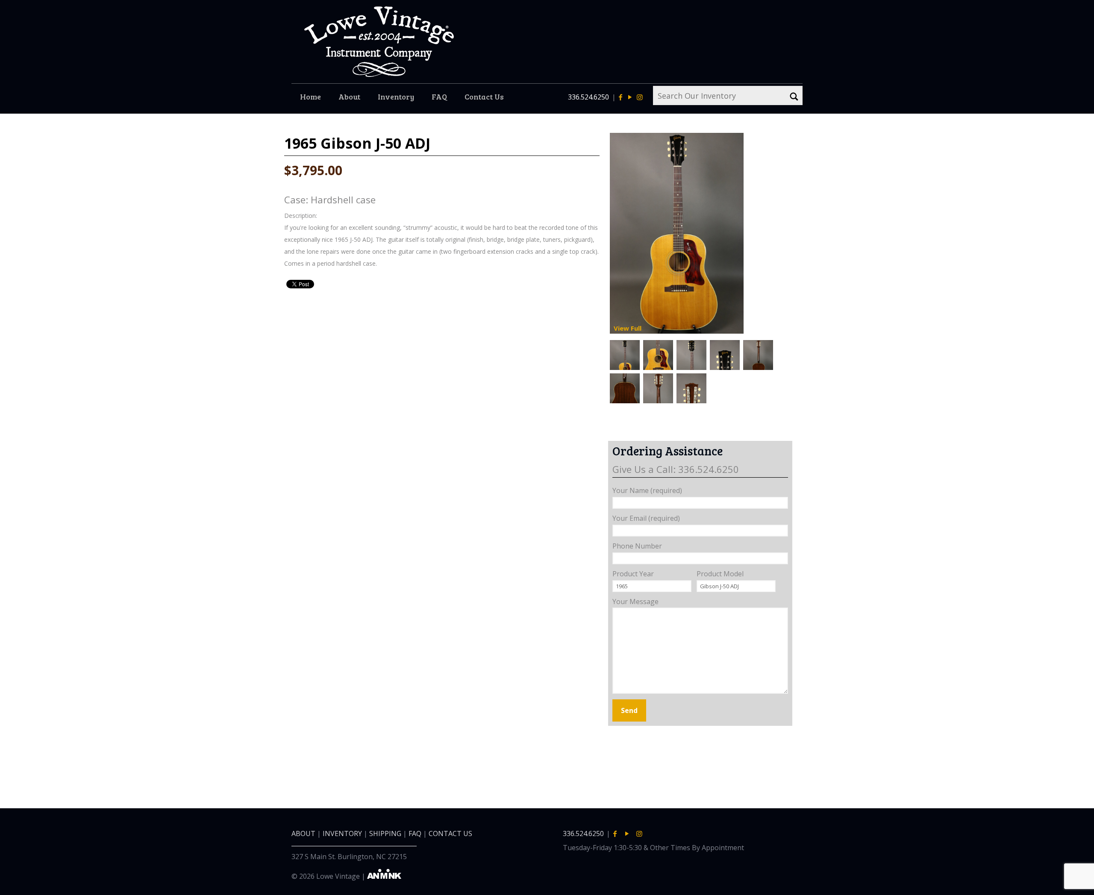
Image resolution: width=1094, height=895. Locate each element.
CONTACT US (450, 833)
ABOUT (303, 833)
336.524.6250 (588, 97)
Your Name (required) (647, 490)
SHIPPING (385, 833)
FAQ (415, 833)
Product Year (633, 573)
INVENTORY (342, 833)
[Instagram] (639, 97)
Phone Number (637, 546)
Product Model (720, 573)
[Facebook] (620, 97)
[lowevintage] (379, 41)
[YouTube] (630, 97)
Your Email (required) (646, 518)
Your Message (635, 601)
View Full (627, 328)
